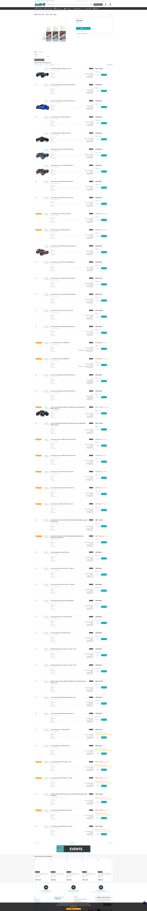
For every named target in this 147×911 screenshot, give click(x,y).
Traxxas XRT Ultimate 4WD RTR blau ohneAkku (61, 810)
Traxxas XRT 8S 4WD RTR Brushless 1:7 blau (60, 68)
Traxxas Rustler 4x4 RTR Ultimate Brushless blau (61, 181)
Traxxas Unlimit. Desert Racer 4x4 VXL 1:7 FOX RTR (62, 584)
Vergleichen (84, 30)
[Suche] (91, 5)
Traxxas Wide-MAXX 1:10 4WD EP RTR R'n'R (60, 133)
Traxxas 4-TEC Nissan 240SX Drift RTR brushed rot (62, 713)
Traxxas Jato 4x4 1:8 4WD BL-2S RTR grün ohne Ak (62, 487)
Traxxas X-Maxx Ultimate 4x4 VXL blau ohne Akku (61, 310)
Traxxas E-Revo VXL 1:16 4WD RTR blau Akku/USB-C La (63, 278)
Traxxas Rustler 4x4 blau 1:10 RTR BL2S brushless (62, 149)
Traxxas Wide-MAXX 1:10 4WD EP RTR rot (60, 745)
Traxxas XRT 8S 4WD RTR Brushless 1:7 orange (61, 778)
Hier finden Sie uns (37, 899)
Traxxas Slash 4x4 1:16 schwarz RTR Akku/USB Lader (62, 262)
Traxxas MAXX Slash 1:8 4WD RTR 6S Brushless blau (62, 326)
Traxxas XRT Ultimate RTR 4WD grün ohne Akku (61, 826)
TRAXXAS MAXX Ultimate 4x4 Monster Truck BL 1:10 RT (63, 649)
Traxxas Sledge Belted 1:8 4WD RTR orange (60, 632)
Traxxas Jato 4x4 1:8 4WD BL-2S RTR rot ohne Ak (61, 503)
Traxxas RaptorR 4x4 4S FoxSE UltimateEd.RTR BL (62, 600)
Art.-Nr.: (77, 18)
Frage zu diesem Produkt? (82, 33)
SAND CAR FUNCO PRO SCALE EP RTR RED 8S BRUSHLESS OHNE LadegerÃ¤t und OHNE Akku (68, 520)
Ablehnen (68, 908)
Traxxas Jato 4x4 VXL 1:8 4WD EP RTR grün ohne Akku (63, 439)
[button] (111, 14)
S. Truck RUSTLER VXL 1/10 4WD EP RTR (59, 342)
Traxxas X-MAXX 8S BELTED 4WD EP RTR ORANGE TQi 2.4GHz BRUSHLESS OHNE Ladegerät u (68, 424)
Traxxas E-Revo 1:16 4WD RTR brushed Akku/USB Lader (63, 246)
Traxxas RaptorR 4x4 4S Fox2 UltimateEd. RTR (61, 616)
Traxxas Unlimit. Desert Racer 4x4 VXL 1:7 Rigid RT (62, 568)
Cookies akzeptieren (76, 908)
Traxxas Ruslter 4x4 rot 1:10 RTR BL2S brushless (61, 165)
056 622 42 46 (78, 900)
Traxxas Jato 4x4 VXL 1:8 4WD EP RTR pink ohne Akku (62, 455)
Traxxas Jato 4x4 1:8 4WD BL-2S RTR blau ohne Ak (62, 471)
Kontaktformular (79, 901)
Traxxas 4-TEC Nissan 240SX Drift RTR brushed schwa (62, 697)
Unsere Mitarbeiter (37, 902)
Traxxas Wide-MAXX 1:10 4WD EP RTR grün (60, 117)
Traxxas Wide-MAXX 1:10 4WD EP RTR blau (60, 729)
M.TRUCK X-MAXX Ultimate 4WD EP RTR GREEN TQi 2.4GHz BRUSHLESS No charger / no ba (68, 682)
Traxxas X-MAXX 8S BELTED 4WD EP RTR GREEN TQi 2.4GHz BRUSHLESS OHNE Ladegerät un (67, 408)
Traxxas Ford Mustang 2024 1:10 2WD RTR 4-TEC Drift (62, 84)
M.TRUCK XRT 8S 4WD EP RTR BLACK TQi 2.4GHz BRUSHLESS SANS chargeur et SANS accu (68, 795)
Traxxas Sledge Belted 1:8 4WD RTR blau (59, 552)
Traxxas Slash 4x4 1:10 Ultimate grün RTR (60, 229)
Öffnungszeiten (36, 900)
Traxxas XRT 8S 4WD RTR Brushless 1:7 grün (60, 761)
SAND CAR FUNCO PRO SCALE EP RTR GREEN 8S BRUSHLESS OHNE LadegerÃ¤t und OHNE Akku (66, 537)
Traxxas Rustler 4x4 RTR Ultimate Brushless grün (61, 197)
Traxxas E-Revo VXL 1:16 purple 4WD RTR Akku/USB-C (63, 294)
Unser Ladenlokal (37, 901)
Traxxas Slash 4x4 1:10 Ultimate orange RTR (60, 213)
